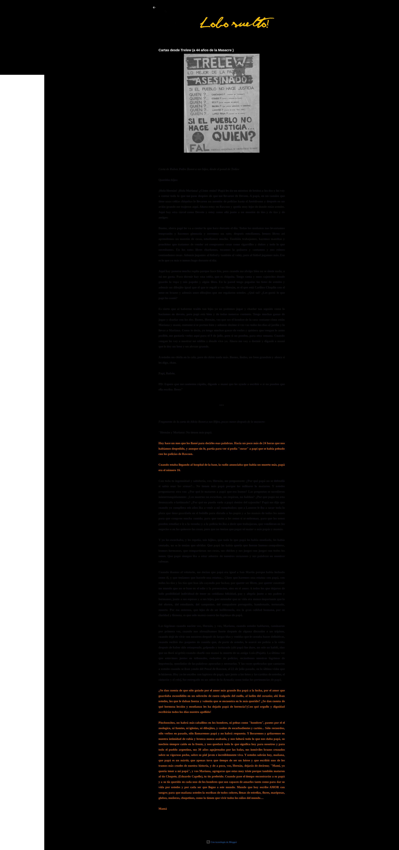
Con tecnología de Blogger (223, 841)
